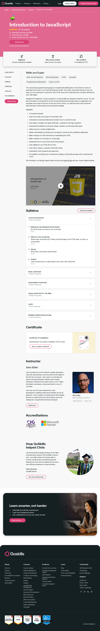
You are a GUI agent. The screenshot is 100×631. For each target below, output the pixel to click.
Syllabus (8, 82)
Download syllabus (86, 210)
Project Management (30, 602)
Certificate (8, 86)
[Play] (60, 186)
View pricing (19, 42)
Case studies (65, 570)
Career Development (30, 573)
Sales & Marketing (29, 604)
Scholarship (83, 570)
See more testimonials (36, 477)
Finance (25, 583)
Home (6, 9)
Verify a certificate (85, 587)
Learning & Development (31, 592)
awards (17, 575)
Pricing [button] (46, 3)
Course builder (47, 581)
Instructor (8, 91)
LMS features (46, 575)
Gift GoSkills (8, 583)
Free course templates (68, 573)
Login (59, 3)
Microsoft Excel (28, 595)
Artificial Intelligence (29, 570)
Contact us (83, 580)
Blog (62, 568)
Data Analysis (27, 578)
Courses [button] (18, 3)
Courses (30, 9)
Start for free (16, 520)
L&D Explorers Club (86, 568)
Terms (7, 580)
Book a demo (69, 3)
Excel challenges (85, 573)
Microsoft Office (28, 597)
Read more (32, 405)
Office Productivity (29, 599)
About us (7, 568)
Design (25, 580)
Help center (83, 585)
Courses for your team (49, 568)
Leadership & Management (27, 586)
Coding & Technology (18, 9)
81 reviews (25, 29)
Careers (7, 570)
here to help (68, 160)
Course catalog (28, 568)
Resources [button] (36, 3)
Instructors (8, 573)
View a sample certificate (40, 346)
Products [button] (27, 3)
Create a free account (88, 3)
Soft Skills (26, 607)
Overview (8, 77)
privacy (12, 580)
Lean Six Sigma (28, 590)
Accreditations (10, 96)
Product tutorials (66, 575)
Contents (9, 72)
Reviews (7, 578)
